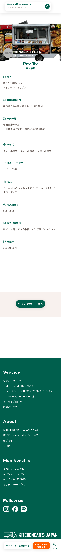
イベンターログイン (13, 474)
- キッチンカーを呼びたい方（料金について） (28, 391)
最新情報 (8, 440)
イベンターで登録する (41, 545)
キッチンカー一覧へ (30, 304)
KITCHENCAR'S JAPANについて (21, 430)
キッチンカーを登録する (17, 545)
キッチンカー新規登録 (14, 479)
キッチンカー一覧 (12, 380)
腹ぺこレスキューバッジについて (20, 435)
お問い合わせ (10, 406)
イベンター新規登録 (13, 468)
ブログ (6, 445)
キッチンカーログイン (14, 484)
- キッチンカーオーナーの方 (19, 396)
